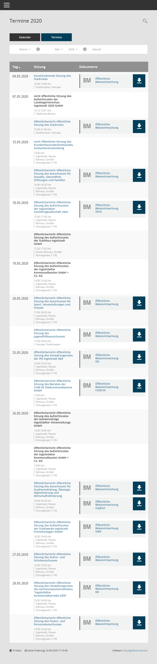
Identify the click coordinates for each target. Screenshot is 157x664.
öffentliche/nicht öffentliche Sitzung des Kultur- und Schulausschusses (52, 557)
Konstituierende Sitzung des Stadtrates (52, 77)
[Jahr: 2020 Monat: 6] (84, 49)
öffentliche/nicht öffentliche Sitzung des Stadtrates (52, 123)
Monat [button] (23, 49)
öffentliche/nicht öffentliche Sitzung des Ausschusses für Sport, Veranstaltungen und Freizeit (52, 302)
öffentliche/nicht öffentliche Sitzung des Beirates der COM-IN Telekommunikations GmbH (53, 385)
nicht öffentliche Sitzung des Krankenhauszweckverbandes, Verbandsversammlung (54, 145)
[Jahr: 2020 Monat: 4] (38, 49)
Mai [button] (57, 49)
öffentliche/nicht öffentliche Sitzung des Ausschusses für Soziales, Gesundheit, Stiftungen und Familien (52, 175)
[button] (139, 80)
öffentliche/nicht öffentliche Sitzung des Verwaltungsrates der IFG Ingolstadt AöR (53, 355)
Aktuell (96, 49)
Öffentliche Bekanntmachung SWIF (106, 528)
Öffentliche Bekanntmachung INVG (106, 208)
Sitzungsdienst (135, 650)
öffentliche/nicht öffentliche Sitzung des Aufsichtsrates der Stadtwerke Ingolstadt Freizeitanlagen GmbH (52, 526)
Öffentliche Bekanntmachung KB (106, 589)
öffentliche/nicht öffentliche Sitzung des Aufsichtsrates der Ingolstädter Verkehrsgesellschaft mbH (52, 207)
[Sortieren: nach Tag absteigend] (19, 67)
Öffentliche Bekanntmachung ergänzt (106, 505)
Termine (56, 37)
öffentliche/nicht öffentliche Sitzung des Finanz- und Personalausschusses (52, 621)
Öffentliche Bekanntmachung (106, 80)
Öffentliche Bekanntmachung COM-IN (106, 387)
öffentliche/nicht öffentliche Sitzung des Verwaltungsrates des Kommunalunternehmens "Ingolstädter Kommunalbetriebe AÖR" (53, 589)
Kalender (25, 37)
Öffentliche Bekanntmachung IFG (106, 358)
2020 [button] (71, 49)
